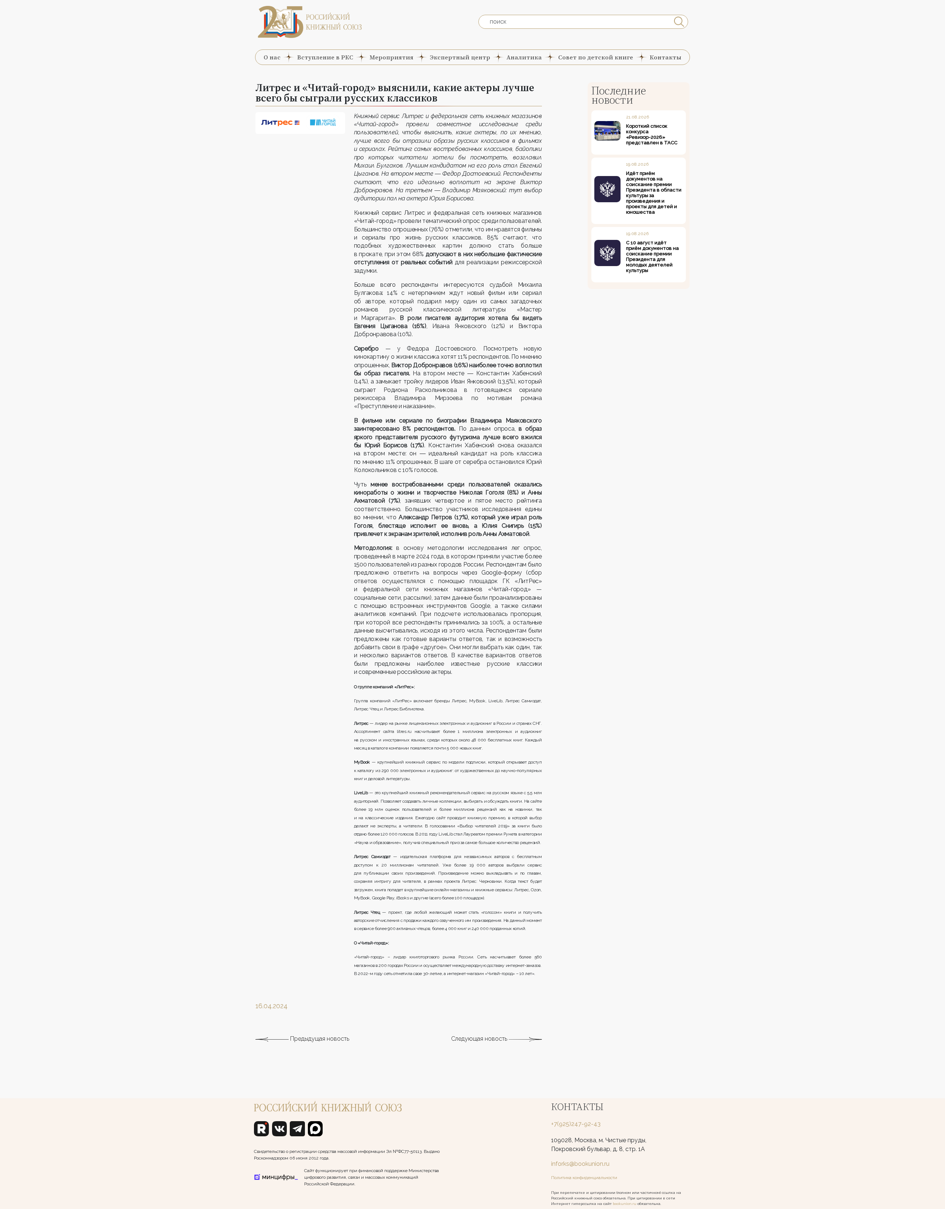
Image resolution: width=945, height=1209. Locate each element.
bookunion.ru (624, 1204)
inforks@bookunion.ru (580, 1163)
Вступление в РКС (325, 57)
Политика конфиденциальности (584, 1177)
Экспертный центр (460, 57)
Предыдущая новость (319, 1038)
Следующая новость (480, 1038)
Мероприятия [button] (391, 57)
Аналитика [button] (524, 57)
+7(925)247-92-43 (576, 1123)
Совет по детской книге (595, 57)
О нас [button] (272, 57)
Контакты (665, 57)
